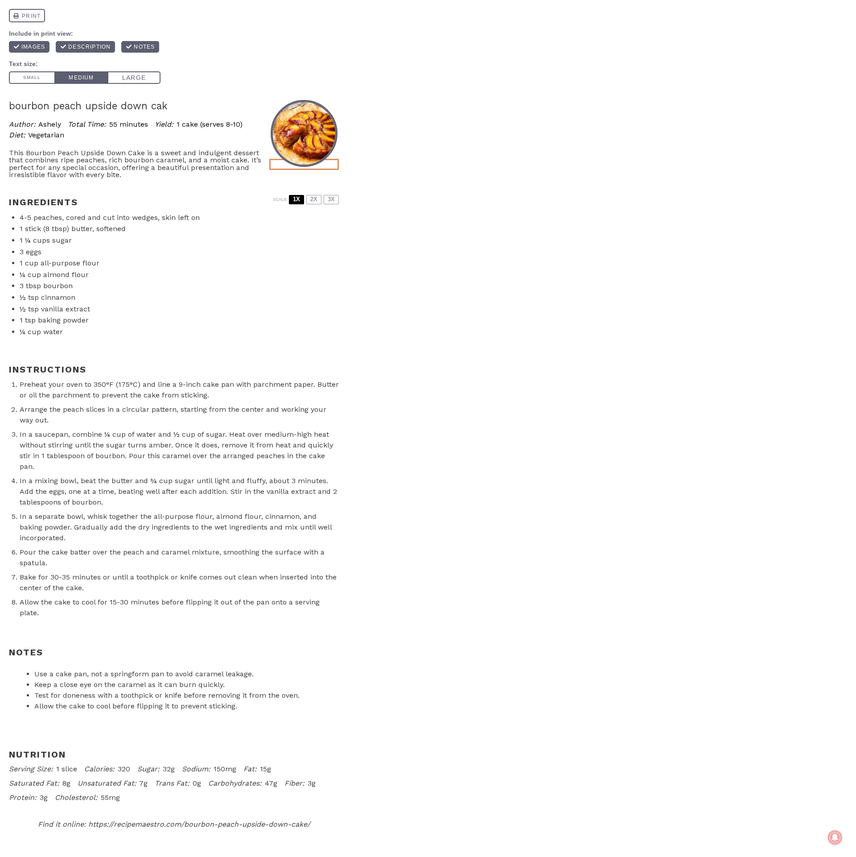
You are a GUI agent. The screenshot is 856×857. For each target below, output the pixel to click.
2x (313, 199)
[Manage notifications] (835, 837)
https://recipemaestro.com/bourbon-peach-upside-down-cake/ (199, 824)
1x (296, 199)
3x (331, 199)
